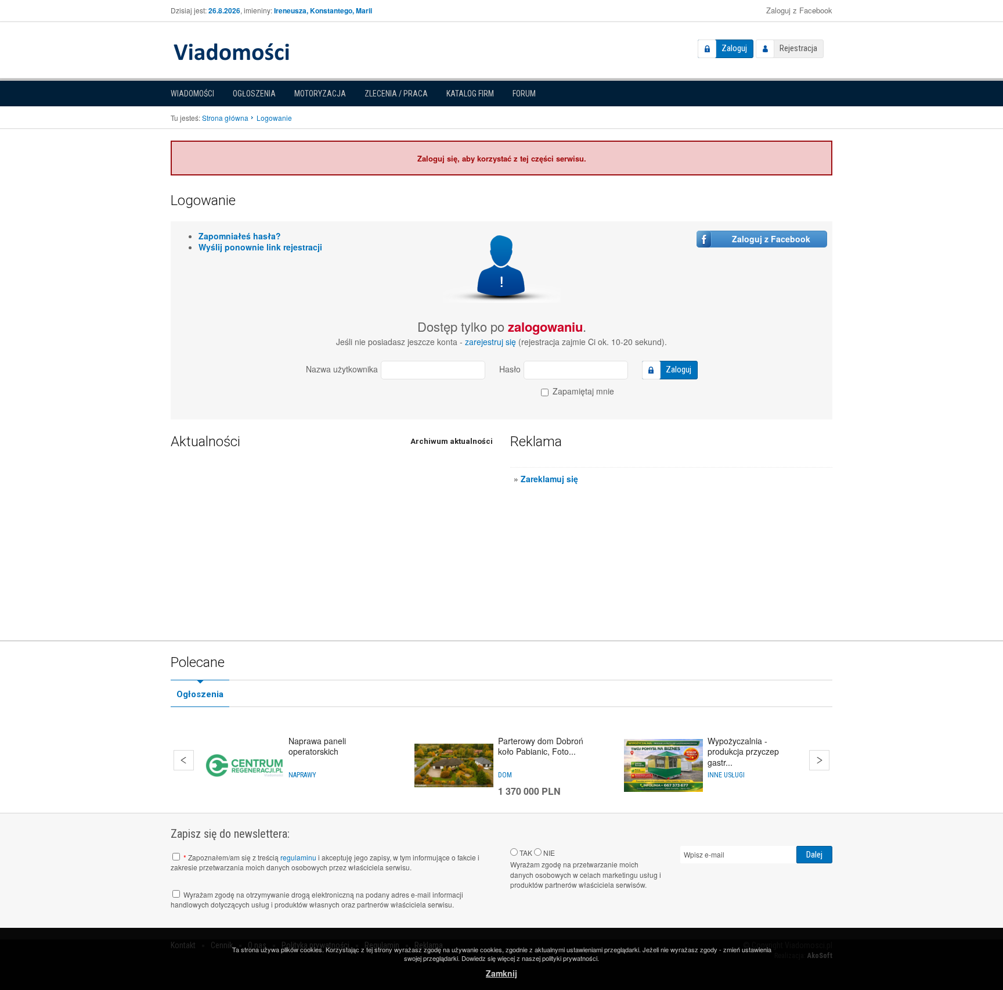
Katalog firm (470, 93)
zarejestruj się (490, 341)
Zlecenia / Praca (396, 93)
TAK (525, 853)
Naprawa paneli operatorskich (317, 746)
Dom (505, 775)
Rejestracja (798, 48)
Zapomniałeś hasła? (240, 236)
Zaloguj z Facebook (799, 10)
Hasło (510, 369)
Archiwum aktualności (451, 441)
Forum (524, 93)
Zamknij (501, 973)
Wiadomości (192, 93)
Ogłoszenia (254, 93)
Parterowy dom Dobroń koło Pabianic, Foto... (540, 746)
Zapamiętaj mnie (582, 391)
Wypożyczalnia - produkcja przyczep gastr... (743, 751)
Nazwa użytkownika (342, 369)
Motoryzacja (320, 93)
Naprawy (302, 775)
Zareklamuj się (549, 479)
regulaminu (298, 857)
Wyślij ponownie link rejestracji (260, 247)
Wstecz (184, 760)
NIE (548, 853)
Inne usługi (726, 775)
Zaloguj (734, 48)
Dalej (819, 760)
